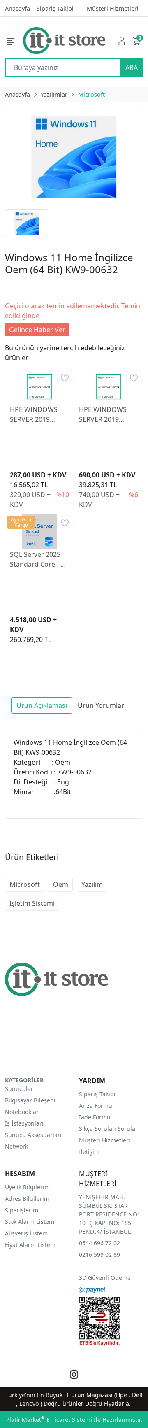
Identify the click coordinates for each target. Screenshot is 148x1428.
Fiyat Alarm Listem (30, 1245)
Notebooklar (22, 1112)
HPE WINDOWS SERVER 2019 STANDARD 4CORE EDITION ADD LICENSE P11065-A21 (38, 414)
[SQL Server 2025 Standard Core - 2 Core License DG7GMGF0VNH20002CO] (39, 530)
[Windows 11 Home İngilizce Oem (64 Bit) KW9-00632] (74, 157)
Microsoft (24, 884)
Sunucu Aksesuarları (33, 1135)
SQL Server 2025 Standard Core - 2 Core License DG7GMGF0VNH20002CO (39, 559)
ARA (131, 67)
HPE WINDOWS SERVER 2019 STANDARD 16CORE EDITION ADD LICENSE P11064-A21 (105, 414)
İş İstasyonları (24, 1123)
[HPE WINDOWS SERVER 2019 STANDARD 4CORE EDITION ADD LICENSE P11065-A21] (39, 386)
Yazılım (92, 884)
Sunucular (19, 1089)
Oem (60, 884)
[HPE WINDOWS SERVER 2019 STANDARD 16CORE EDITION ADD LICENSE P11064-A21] (108, 386)
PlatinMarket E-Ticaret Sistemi (49, 1419)
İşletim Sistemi (32, 903)
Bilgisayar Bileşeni (30, 1100)
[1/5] (10, 291)
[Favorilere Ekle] (65, 378)
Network (16, 1146)
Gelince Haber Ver (37, 329)
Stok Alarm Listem (29, 1222)
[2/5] (15, 291)
